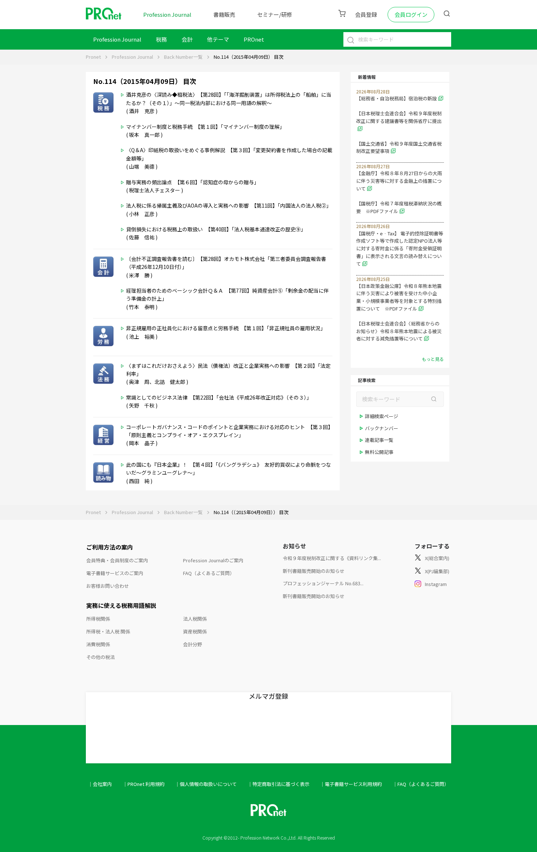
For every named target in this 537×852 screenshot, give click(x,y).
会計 (187, 39)
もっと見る (433, 359)
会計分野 (192, 644)
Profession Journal (167, 14)
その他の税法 (100, 657)
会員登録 (366, 14)
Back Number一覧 (183, 56)
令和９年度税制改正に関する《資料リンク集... (332, 558)
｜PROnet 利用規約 (143, 783)
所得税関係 (98, 618)
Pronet (93, 56)
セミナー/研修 (274, 14)
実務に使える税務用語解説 (121, 605)
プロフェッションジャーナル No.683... (323, 583)
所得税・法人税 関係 (108, 631)
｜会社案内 (100, 783)
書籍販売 (224, 14)
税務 (161, 39)
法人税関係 (195, 618)
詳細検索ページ (381, 416)
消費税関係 (98, 644)
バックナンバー (381, 428)
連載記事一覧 (379, 439)
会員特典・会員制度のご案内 (117, 560)
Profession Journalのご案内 (213, 560)
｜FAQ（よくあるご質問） (421, 783)
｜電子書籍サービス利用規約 (351, 783)
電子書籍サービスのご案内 (114, 573)
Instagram (436, 584)
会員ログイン (411, 14)
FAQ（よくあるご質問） (209, 573)
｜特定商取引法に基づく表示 (278, 783)
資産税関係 (195, 631)
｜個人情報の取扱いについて (206, 783)
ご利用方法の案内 (109, 547)
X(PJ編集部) (437, 571)
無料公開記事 (379, 451)
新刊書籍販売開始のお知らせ (313, 570)
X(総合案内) (437, 558)
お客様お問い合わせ (107, 585)
